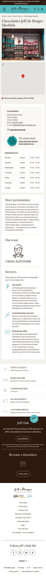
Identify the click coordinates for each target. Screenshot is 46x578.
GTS (28, 567)
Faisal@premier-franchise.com (24, 125)
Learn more (24, 474)
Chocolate (23, 502)
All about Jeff (23, 510)
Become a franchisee (23, 514)
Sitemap (21, 567)
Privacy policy (14, 571)
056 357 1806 (18, 122)
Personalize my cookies (30, 571)
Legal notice (37, 567)
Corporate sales (23, 521)
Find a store (23, 506)
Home (4, 16)
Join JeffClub (23, 439)
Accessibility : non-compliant (23, 532)
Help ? (23, 525)
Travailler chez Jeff (22, 517)
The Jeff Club (23, 529)
